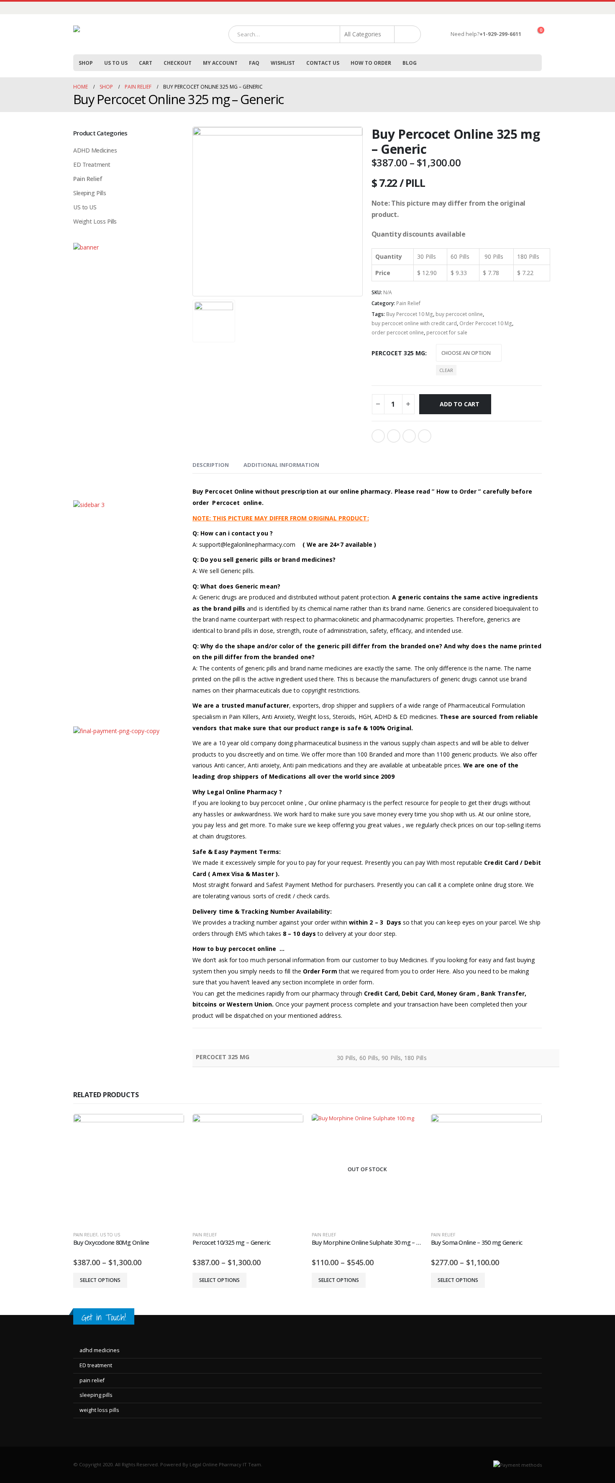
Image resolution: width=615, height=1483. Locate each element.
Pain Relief (408, 303)
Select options (100, 1280)
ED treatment (95, 1365)
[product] (128, 1169)
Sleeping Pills (89, 193)
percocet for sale (446, 332)
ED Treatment (91, 164)
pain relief (92, 1380)
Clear (446, 370)
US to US (116, 62)
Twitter (393, 436)
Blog (409, 62)
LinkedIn (409, 436)
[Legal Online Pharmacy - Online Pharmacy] (136, 34)
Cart (145, 62)
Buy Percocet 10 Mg (409, 314)
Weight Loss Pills (95, 221)
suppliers (381, 705)
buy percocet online (459, 314)
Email (424, 436)
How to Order (371, 62)
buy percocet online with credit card (414, 323)
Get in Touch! (104, 1317)
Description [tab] (210, 465)
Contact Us (322, 62)
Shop (86, 62)
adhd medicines (99, 1350)
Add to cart (459, 404)
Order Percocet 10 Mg (485, 323)
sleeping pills (96, 1395)
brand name (406, 608)
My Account (220, 62)
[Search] (407, 34)
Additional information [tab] (281, 465)
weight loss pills (99, 1410)
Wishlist (283, 62)
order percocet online (398, 332)
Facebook (378, 436)
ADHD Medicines (95, 150)
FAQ (254, 62)
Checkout (178, 62)
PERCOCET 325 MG (398, 353)
